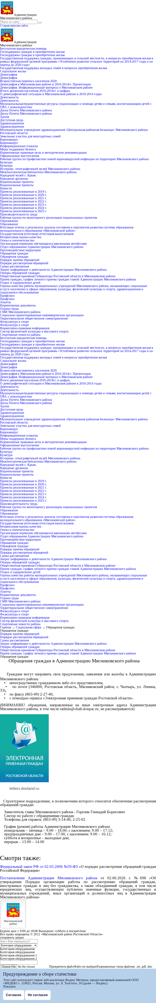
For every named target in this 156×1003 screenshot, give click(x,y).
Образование (9, 221)
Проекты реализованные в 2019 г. (23, 191)
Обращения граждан (14, 253)
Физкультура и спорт (14, 321)
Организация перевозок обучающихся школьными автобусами (43, 243)
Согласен (13, 995)
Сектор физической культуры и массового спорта (34, 331)
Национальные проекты (17, 182)
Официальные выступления (19, 156)
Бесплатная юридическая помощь (23, 48)
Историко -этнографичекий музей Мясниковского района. (40, 169)
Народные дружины (14, 178)
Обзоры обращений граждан (20, 273)
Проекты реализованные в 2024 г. (23, 208)
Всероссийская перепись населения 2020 (28, 81)
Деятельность (9, 97)
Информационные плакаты (19, 146)
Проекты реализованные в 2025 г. (23, 211)
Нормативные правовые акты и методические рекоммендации (43, 152)
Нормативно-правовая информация (24, 328)
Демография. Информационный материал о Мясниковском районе (46, 87)
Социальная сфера (28, 627)
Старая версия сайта (14, 25)
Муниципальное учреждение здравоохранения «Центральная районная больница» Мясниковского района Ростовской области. (74, 131)
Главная (5, 627)
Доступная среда (11, 120)
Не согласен (38, 995)
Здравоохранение (12, 123)
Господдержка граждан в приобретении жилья (32, 51)
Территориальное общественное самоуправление (34, 318)
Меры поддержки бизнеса (18, 149)
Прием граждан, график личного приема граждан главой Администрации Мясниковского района (68, 279)
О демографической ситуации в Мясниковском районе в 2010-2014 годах (51, 94)
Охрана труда (9, 308)
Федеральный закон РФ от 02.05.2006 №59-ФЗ (39, 866)
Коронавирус (9, 139)
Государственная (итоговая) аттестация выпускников (37, 234)
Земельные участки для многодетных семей (30, 136)
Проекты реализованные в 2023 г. (23, 204)
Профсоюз (7, 295)
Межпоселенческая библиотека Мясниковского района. (38, 172)
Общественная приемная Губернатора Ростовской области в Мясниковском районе (57, 276)
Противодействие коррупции (20, 250)
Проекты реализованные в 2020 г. (23, 195)
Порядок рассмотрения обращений (24, 263)
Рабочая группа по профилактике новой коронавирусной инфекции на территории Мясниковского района (74, 159)
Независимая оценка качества (20, 237)
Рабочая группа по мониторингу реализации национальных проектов (48, 217)
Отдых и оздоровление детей (20, 282)
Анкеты (5, 302)
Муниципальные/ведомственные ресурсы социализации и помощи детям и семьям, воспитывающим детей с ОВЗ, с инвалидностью (76, 105)
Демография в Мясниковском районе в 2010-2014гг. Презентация (45, 84)
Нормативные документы (18, 305)
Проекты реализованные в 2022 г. (23, 201)
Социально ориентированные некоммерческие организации (42, 315)
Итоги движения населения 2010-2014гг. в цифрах (35, 90)
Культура (6, 162)
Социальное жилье (13, 71)
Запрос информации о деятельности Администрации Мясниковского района (53, 269)
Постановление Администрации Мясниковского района (50, 878)
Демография (8, 74)
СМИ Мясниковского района (20, 312)
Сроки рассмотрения (14, 266)
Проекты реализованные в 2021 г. (23, 198)
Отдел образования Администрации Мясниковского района (41, 247)
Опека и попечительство (17, 240)
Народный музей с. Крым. (18, 175)
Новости (6, 188)
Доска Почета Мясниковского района (26, 110)
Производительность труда (18, 214)
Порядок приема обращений (19, 260)
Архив (4, 116)
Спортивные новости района (20, 334)
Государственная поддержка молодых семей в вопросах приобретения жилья (53, 68)
